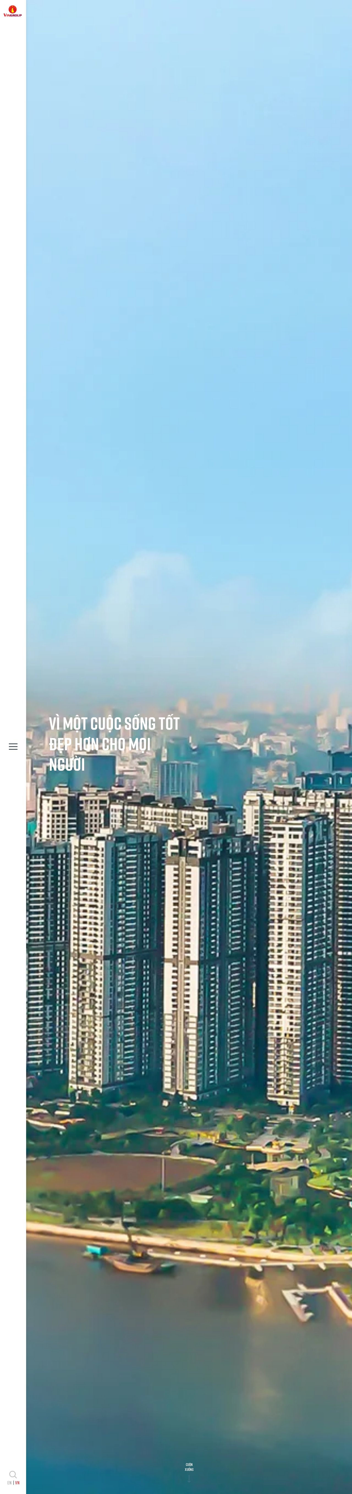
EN (9, 1482)
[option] (189, 747)
